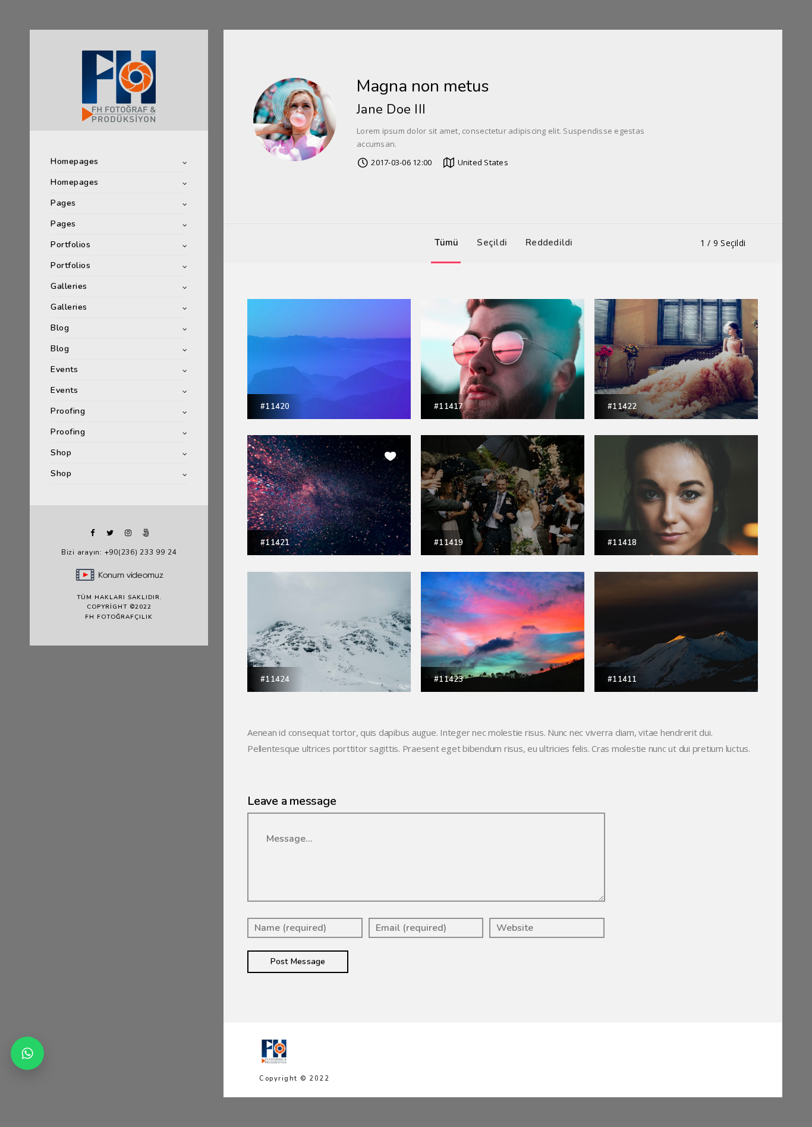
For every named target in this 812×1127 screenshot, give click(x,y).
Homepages (75, 161)
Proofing (68, 411)
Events (64, 369)
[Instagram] (128, 533)
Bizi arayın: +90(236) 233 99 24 (119, 552)
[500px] (146, 533)
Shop (61, 452)
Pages (63, 203)
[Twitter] (110, 533)
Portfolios (70, 244)
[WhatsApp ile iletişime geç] (27, 1053)
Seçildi (492, 242)
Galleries (69, 286)
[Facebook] (92, 533)
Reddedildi (549, 242)
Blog (60, 327)
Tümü (446, 242)
